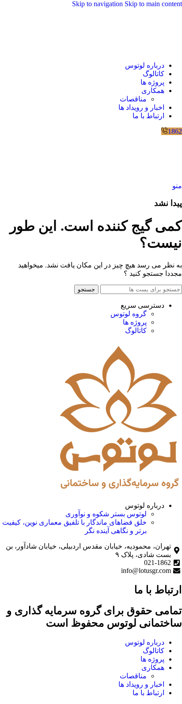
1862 (175, 131)
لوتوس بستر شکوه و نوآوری (106, 514)
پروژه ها (135, 322)
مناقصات (133, 99)
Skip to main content (153, 4)
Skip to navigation (98, 4)
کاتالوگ (136, 330)
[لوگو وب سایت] (160, 50)
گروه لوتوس (128, 313)
